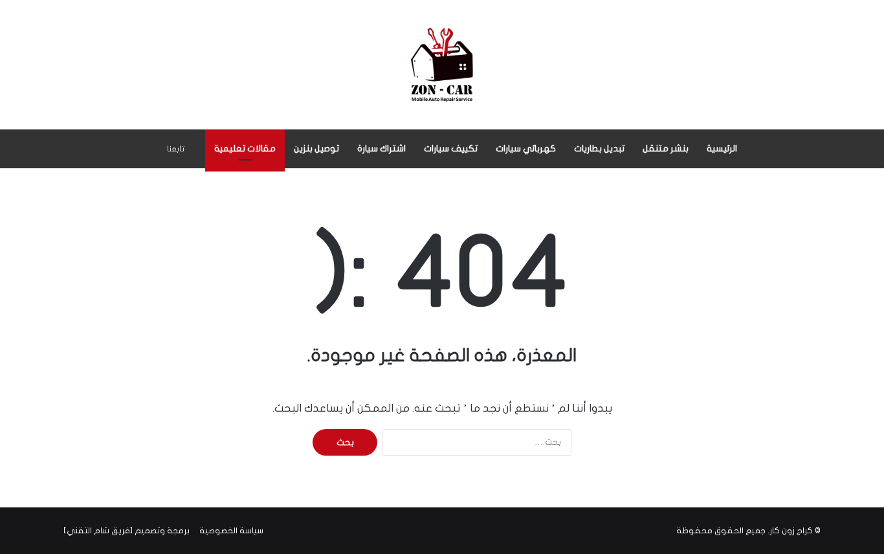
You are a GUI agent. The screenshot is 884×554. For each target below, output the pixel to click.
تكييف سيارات (451, 148)
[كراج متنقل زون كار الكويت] (442, 65)
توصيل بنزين (316, 148)
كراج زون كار (791, 530)
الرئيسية (722, 148)
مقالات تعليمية (245, 148)
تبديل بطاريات (599, 148)
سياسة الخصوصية (231, 530)
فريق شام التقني (98, 530)
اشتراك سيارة (381, 148)
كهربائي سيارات (526, 148)
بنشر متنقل (666, 148)
